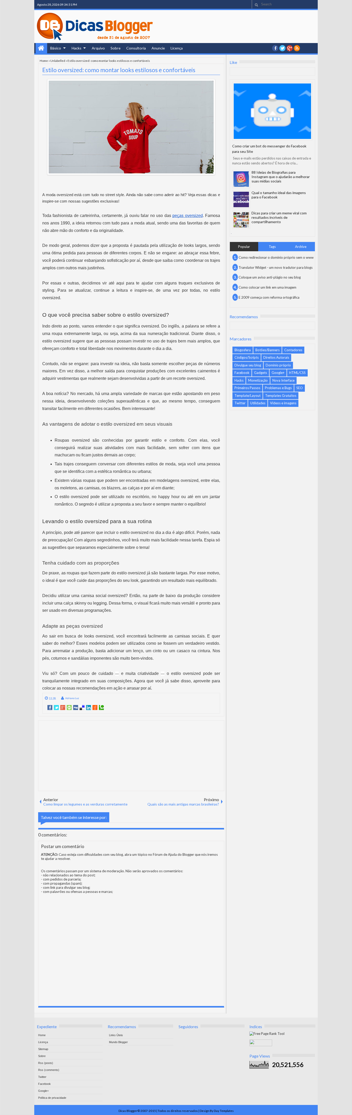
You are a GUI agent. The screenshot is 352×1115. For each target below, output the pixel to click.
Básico (55, 48)
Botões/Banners (267, 350)
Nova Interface (283, 380)
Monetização (258, 380)
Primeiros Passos (247, 388)
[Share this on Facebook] (49, 707)
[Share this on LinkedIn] (88, 707)
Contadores (293, 350)
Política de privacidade (52, 1097)
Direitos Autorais (276, 357)
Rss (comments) (48, 1069)
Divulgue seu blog (247, 365)
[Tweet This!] (56, 707)
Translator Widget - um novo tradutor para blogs (276, 267)
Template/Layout (247, 395)
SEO (299, 388)
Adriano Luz (72, 698)
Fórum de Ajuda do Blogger (173, 854)
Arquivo (98, 48)
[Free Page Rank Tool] (266, 1034)
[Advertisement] (131, 755)
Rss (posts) (45, 1062)
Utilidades (257, 403)
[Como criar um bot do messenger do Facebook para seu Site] (272, 111)
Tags (272, 247)
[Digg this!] (75, 707)
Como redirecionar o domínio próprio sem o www (276, 257)
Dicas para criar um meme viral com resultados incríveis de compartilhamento (279, 217)
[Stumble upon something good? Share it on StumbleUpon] (69, 707)
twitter (282, 48)
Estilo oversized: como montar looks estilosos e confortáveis (118, 69)
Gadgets (260, 373)
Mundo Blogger (118, 1042)
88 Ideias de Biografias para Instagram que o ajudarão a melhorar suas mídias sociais (281, 176)
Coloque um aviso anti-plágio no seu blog (270, 277)
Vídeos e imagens (283, 403)
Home (41, 48)
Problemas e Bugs (278, 388)
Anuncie (158, 48)
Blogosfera (242, 350)
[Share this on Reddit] (95, 707)
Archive (300, 247)
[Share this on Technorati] (101, 707)
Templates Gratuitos (280, 395)
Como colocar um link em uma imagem (267, 287)
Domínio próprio (278, 365)
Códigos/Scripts (246, 357)
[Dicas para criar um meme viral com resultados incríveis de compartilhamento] (241, 220)
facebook (275, 48)
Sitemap (43, 1049)
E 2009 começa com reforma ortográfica (269, 297)
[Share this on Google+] (62, 707)
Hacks (76, 48)
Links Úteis (116, 1035)
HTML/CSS (297, 373)
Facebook (241, 373)
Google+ (290, 48)
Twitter (240, 403)
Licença (177, 48)
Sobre (116, 48)
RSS (297, 48)
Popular (244, 247)
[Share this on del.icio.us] (82, 707)
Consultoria (136, 48)
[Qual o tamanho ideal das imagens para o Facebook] (241, 199)
